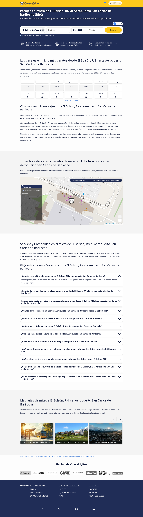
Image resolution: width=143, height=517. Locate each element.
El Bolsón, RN (80, 180)
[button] (71, 201)
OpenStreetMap (110, 224)
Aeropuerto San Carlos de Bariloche (106, 180)
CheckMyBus (24, 456)
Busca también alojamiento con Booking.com (38, 35)
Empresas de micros (39, 496)
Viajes (61, 496)
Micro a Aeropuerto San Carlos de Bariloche (78, 456)
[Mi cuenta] (104, 3)
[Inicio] (29, 3)
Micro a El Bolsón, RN (53, 456)
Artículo (93, 492)
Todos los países (96, 496)
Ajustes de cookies (67, 492)
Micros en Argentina (37, 456)
